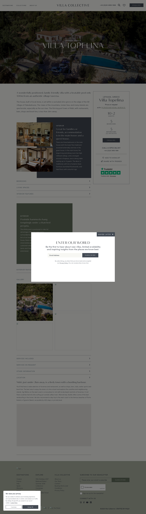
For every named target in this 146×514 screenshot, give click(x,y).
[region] (22, 501)
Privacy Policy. (64, 263)
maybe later (104, 234)
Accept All (30, 507)
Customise (13, 507)
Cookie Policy (13, 503)
